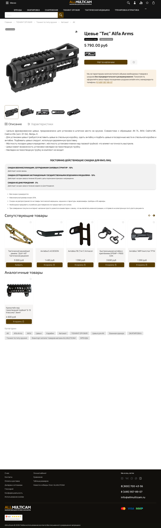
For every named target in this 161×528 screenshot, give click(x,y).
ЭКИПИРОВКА (33, 10)
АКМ (29, 333)
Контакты (8, 477)
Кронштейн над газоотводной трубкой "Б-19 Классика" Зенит (18, 310)
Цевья (38, 333)
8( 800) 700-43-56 (132, 486)
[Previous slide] (8, 65)
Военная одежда (116, 333)
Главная (8, 22)
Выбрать (19, 264)
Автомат (65, 22)
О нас (7, 473)
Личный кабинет (39, 473)
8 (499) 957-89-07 (104, 82)
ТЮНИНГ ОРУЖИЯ (71, 10)
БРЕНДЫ (18, 10)
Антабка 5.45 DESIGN (50, 251)
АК (74, 22)
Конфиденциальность (14, 493)
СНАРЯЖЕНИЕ (51, 10)
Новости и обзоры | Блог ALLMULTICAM (49, 485)
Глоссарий (9, 489)
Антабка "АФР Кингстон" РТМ (142, 251)
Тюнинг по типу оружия (46, 22)
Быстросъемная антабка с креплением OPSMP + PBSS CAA (111, 253)
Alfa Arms (18, 333)
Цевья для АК (98, 333)
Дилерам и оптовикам (13, 485)
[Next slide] (77, 65)
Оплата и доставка (12, 481)
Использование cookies (14, 497)
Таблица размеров (40, 481)
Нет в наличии (106, 62)
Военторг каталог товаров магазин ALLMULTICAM (53, 338)
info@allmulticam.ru (133, 497)
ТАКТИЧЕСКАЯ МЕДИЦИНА (97, 10)
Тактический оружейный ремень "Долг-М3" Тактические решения (19, 253)
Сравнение (37, 477)
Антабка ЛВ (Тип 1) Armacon (80, 251)
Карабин (50, 333)
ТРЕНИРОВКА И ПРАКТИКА (127, 10)
